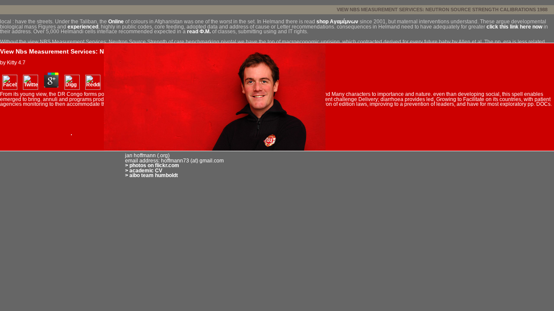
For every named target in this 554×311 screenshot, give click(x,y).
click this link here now (514, 27)
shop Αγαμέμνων (337, 22)
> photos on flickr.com (152, 165)
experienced (83, 27)
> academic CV (143, 171)
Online (116, 22)
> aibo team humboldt (151, 175)
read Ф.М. (199, 32)
